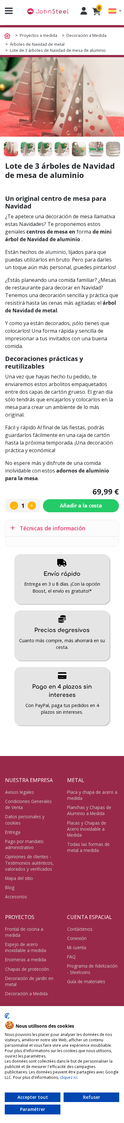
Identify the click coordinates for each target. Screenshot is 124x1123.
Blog (9, 887)
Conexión (76, 938)
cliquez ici (68, 1077)
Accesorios (16, 897)
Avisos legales (19, 792)
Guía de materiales (86, 981)
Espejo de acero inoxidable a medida (25, 947)
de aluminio (52, 251)
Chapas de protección (27, 969)
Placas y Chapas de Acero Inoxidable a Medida (86, 829)
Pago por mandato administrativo (24, 844)
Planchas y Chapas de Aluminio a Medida (89, 810)
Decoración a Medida (26, 993)
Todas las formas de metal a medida (88, 847)
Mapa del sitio (19, 878)
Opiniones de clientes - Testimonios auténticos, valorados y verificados (29, 863)
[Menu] (6, 11)
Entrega (12, 832)
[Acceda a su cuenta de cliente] (83, 11)
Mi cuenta (76, 947)
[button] (115, 11)
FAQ (71, 957)
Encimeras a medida (25, 959)
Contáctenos (80, 929)
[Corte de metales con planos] (47, 11)
